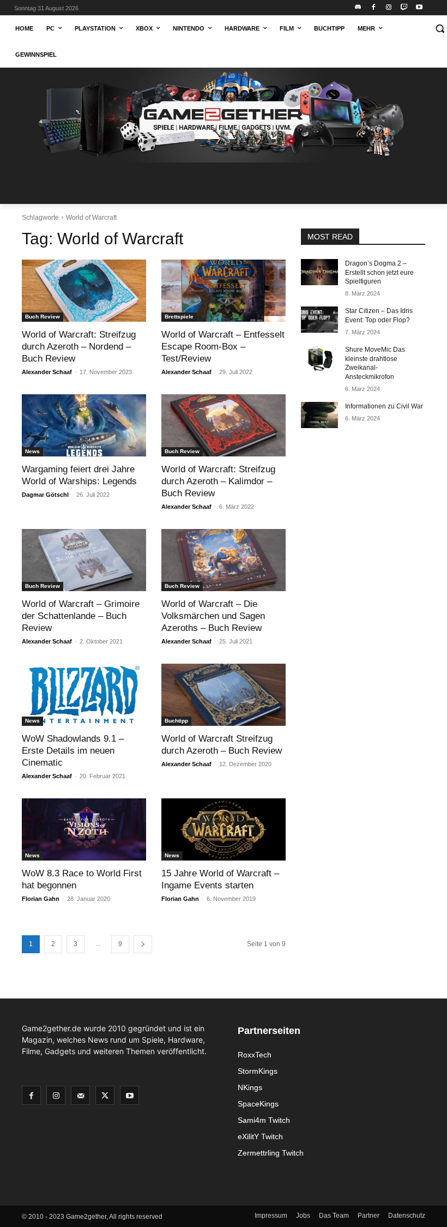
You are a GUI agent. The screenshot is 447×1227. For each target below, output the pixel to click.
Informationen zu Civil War (384, 406)
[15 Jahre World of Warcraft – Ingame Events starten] (223, 829)
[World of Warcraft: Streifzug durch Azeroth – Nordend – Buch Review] (84, 291)
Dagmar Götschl (45, 494)
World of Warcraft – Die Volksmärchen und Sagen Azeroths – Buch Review (213, 616)
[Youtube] (419, 8)
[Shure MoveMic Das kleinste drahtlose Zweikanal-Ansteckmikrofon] (319, 358)
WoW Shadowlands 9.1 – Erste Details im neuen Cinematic (73, 750)
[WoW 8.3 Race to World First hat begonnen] (84, 829)
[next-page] (143, 944)
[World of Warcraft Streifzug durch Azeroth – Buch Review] (223, 695)
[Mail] (80, 1095)
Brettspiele (179, 317)
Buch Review (42, 317)
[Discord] (358, 8)
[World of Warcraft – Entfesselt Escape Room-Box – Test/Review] (223, 291)
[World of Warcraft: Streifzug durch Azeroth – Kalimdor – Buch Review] (223, 425)
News (32, 451)
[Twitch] (403, 8)
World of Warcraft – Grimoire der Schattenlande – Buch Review (81, 616)
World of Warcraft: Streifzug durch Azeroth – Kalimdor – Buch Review (218, 481)
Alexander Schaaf (47, 372)
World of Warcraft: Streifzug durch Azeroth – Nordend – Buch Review (79, 346)
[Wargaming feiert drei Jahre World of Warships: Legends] (84, 425)
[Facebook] (373, 8)
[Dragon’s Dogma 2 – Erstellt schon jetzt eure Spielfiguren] (319, 272)
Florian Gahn (40, 898)
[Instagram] (389, 8)
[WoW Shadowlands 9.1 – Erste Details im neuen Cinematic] (84, 695)
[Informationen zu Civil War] (319, 415)
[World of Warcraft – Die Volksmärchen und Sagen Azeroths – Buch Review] (223, 560)
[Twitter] (104, 1095)
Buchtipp (176, 721)
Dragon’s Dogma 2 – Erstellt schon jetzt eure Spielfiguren (379, 273)
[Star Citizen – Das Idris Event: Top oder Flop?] (319, 319)
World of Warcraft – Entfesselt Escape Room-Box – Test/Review (223, 346)
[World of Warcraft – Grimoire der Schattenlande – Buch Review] (84, 560)
